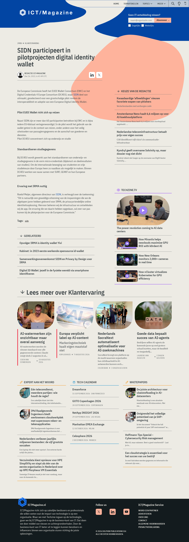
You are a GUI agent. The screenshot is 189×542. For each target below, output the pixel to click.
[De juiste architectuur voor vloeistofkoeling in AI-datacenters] (130, 397)
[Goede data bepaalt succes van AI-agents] (153, 315)
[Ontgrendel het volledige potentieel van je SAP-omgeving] (130, 420)
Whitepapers (138, 382)
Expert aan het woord (39, 382)
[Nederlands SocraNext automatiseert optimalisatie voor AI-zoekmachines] (114, 315)
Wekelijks (149, 25)
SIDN (76, 94)
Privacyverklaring (149, 527)
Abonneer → (163, 20)
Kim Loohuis (65, 354)
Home (116, 3)
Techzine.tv (129, 190)
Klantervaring (32, 43)
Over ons (143, 517)
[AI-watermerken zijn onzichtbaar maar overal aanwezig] (35, 315)
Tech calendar (87, 382)
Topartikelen (131, 3)
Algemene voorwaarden (151, 523)
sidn (27, 221)
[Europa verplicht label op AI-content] (74, 315)
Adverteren (144, 513)
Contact (142, 520)
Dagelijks (136, 25)
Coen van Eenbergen (25, 360)
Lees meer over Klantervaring (65, 292)
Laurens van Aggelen (143, 356)
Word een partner (148, 510)
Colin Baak (103, 368)
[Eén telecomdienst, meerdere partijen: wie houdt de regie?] (25, 396)
